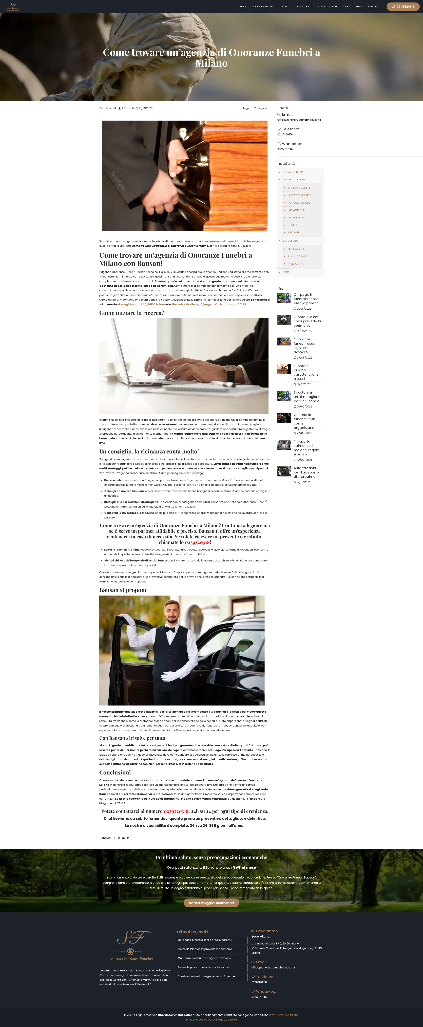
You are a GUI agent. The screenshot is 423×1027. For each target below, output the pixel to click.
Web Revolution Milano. (284, 1015)
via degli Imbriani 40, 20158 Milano (141, 304)
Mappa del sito (227, 1020)
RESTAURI (294, 232)
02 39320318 (405, 6)
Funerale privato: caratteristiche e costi (204, 967)
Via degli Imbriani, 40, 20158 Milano (276, 943)
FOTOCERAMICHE (299, 203)
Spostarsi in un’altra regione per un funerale (206, 976)
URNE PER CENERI (299, 188)
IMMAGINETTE (297, 210)
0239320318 (176, 811)
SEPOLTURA (290, 241)
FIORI (286, 272)
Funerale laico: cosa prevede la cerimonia (205, 949)
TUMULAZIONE (297, 256)
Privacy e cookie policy (201, 1020)
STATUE (293, 225)
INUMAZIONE (296, 264)
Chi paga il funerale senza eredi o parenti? (205, 940)
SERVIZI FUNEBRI (293, 172)
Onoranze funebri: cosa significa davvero (204, 958)
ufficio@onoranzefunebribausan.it (299, 120)
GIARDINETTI (296, 217)
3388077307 (285, 149)
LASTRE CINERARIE (299, 195)
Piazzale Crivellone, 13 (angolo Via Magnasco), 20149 (209, 304)
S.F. (123, 108)
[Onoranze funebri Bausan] (12, 6)
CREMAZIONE (296, 249)
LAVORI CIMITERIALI (295, 179)
